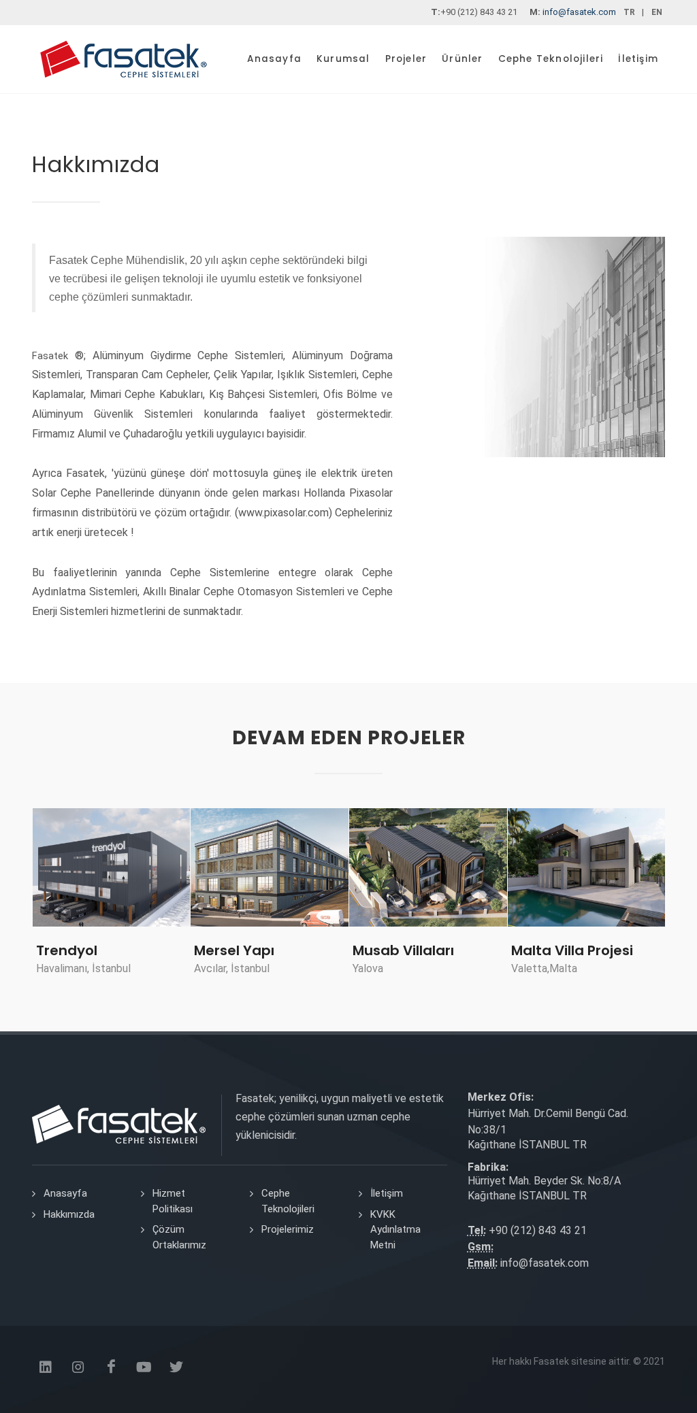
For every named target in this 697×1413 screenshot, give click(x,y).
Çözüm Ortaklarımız (179, 1237)
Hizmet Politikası (172, 1201)
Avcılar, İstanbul (232, 968)
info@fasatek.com (579, 12)
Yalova (368, 968)
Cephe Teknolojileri (287, 1201)
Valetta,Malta (544, 968)
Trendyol (66, 950)
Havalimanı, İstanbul (83, 968)
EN (656, 12)
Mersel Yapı (234, 950)
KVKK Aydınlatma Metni (395, 1229)
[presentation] (19, 899)
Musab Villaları (403, 950)
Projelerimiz (287, 1229)
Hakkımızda (69, 1214)
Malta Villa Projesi (572, 950)
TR (629, 12)
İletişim (386, 1193)
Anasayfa (65, 1193)
